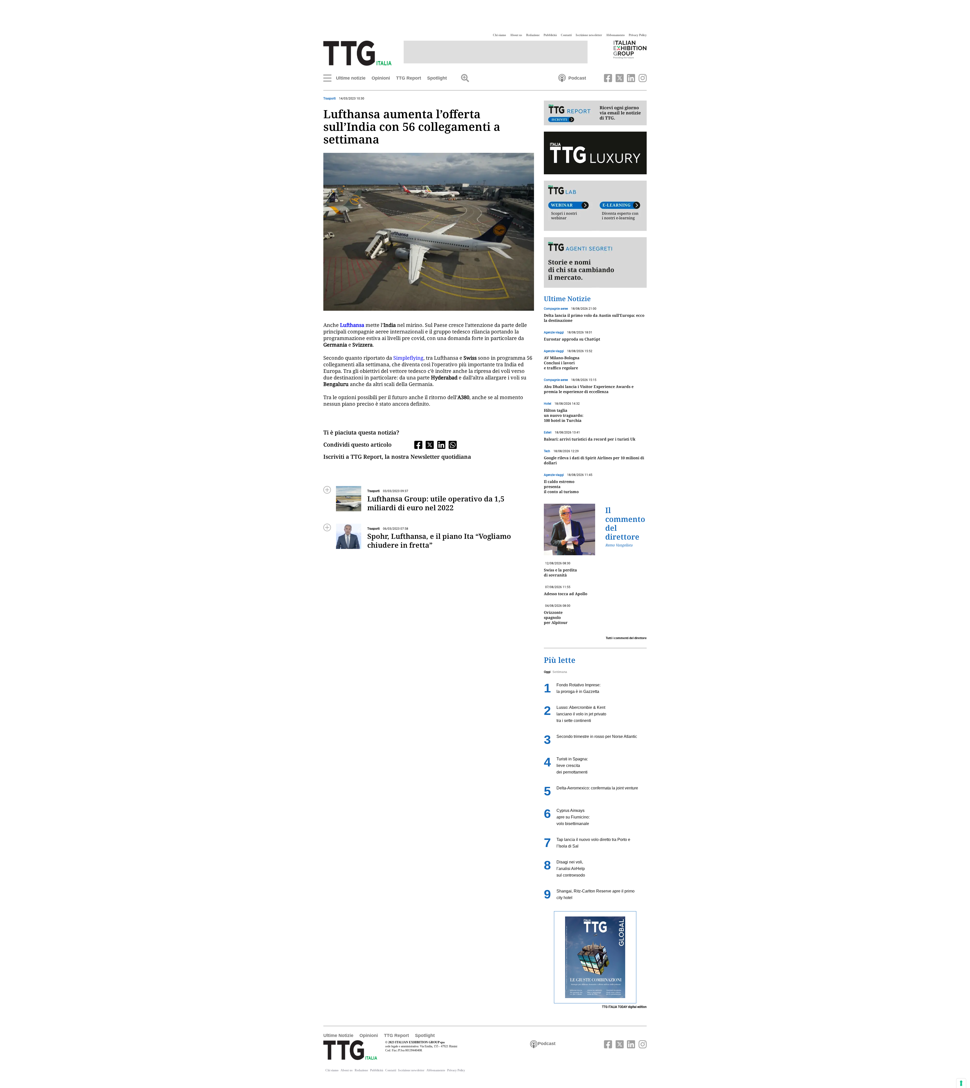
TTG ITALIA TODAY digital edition (624, 1007)
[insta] (641, 77)
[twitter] (619, 77)
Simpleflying (408, 357)
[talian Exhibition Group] (630, 49)
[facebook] (607, 77)
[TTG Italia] (357, 53)
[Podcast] (562, 77)
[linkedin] (630, 77)
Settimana (559, 672)
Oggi (547, 672)
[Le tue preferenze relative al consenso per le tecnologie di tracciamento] (961, 1083)
